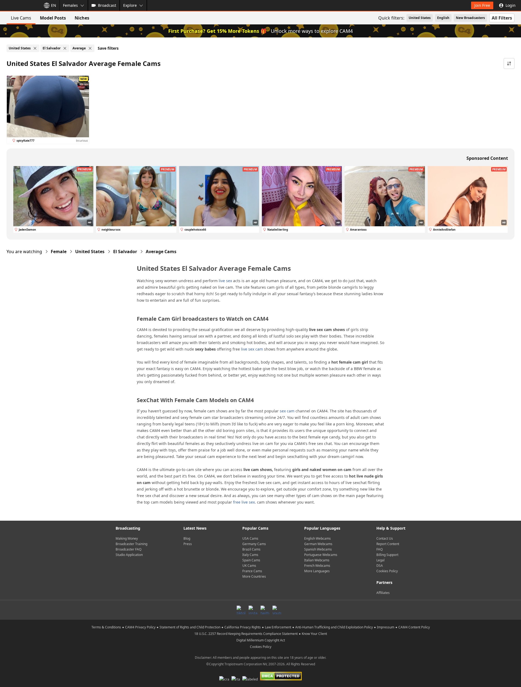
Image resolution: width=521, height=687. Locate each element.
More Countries (254, 576)
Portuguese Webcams (320, 554)
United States (420, 17)
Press (187, 544)
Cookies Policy (387, 571)
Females (70, 5)
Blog (186, 538)
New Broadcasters (470, 17)
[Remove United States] (35, 48)
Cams (161, 252)
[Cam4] (19, 5)
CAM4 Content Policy (414, 627)
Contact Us (384, 538)
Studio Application (129, 554)
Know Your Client (314, 633)
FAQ (379, 549)
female (58, 252)
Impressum (385, 627)
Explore (130, 5)
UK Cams (249, 565)
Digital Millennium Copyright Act (260, 640)
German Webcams (318, 544)
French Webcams (317, 565)
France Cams (252, 571)
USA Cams (250, 538)
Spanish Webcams (318, 549)
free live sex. (244, 502)
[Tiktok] (241, 610)
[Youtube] (276, 610)
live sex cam (252, 349)
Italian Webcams (316, 560)
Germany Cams (254, 544)
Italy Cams (250, 554)
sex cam (287, 411)
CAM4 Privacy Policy (140, 627)
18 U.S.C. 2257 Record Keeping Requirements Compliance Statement (246, 633)
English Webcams (317, 538)
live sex (225, 280)
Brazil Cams (251, 549)
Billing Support (387, 554)
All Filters (502, 18)
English (443, 17)
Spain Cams (251, 560)
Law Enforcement (278, 627)
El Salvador (125, 252)
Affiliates (383, 592)
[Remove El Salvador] (65, 48)
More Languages (317, 571)
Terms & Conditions (106, 627)
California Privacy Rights (242, 627)
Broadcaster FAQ (128, 549)
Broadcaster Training (131, 544)
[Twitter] (264, 610)
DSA (379, 565)
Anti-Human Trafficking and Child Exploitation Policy (334, 627)
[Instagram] (253, 610)
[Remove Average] (90, 48)
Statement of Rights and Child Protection (190, 627)
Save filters (108, 48)
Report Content (387, 544)
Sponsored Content (487, 158)
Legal (380, 560)
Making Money (127, 538)
